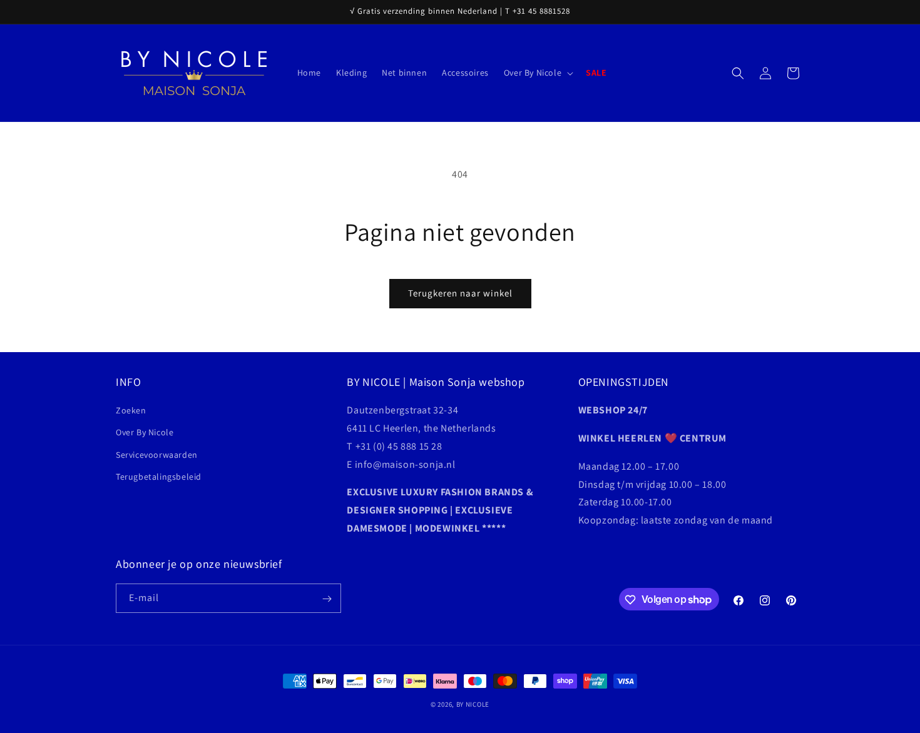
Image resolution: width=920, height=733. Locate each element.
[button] (537, 72)
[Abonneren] (326, 599)
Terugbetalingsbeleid (159, 476)
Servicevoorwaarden (157, 454)
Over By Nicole (144, 432)
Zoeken (131, 411)
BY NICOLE (472, 704)
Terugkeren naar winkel (460, 293)
